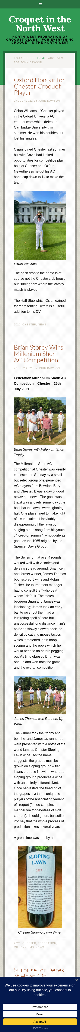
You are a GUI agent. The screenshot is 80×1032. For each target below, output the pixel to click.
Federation (47, 943)
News (42, 324)
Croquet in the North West (40, 24)
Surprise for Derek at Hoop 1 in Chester (39, 976)
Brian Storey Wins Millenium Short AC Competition (38, 353)
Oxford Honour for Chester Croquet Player (39, 86)
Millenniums (24, 947)
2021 (17, 324)
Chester (29, 324)
